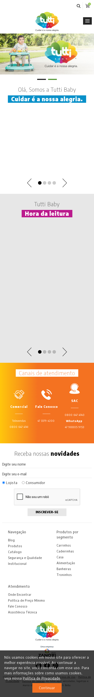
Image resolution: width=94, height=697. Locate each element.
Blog (11, 540)
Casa (60, 557)
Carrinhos (64, 545)
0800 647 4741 (19, 427)
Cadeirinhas (65, 551)
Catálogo (15, 552)
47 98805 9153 (74, 427)
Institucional (17, 563)
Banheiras (64, 569)
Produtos (15, 546)
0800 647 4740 (75, 415)
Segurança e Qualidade (25, 558)
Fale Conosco (18, 606)
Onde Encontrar (19, 594)
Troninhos (64, 575)
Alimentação (66, 563)
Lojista (11, 483)
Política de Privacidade (41, 678)
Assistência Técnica (22, 612)
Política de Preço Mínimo (26, 600)
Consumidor (35, 483)
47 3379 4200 (46, 420)
